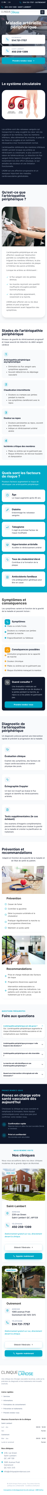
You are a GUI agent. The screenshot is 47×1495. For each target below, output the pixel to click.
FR (5, 2)
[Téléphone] (7, 1225)
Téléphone (17, 1224)
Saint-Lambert (16, 1206)
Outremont (14, 1303)
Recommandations (19, 968)
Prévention (14, 898)
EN (9, 2)
